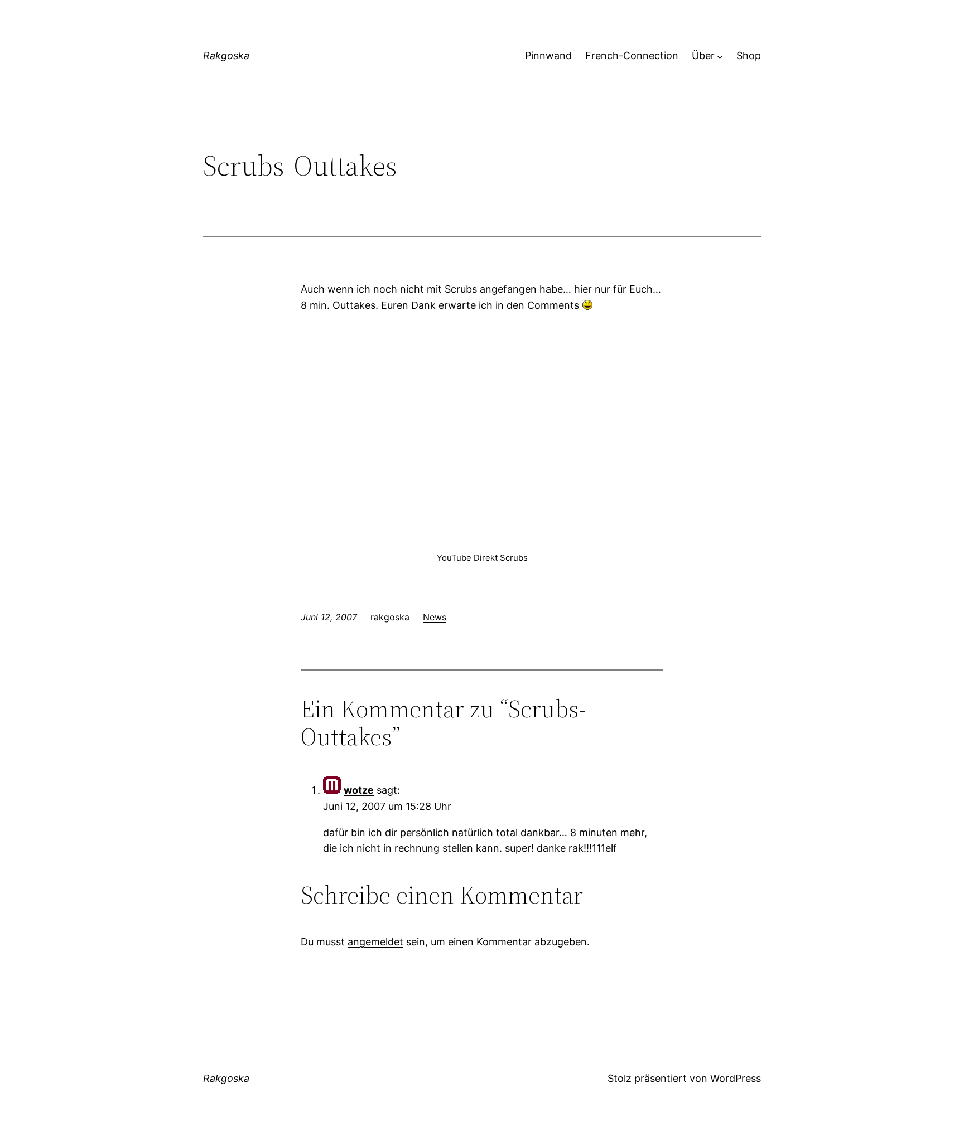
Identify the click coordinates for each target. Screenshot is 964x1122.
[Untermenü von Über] (720, 56)
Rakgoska (226, 55)
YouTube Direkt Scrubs (482, 557)
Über (703, 55)
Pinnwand (548, 55)
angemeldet (375, 942)
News (434, 617)
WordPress (735, 1078)
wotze (359, 790)
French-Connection (631, 55)
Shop (748, 55)
